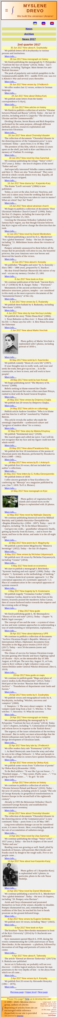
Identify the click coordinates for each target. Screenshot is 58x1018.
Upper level (31, 992)
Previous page (17, 992)
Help (27, 999)
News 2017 (29, 39)
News (29, 28)
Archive (29, 34)
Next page (43, 992)
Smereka (20, 1016)
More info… (10, 56)
